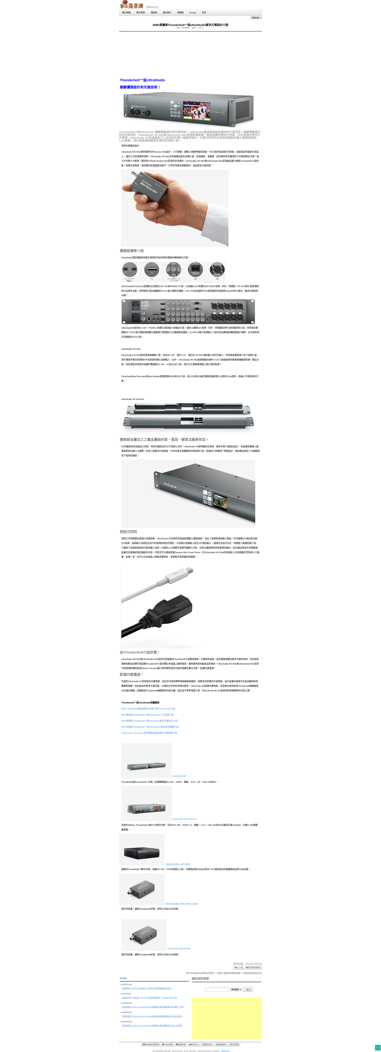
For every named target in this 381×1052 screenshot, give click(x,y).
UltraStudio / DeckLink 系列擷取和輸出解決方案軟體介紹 (149, 733)
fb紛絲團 (168, 1044)
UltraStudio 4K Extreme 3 (184, 819)
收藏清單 (182, 1044)
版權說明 (222, 1044)
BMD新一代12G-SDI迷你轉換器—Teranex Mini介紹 (155, 998)
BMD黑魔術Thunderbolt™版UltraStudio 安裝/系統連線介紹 (150, 727)
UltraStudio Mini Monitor (179, 948)
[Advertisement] (190, 54)
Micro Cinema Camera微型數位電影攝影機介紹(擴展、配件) (158, 1007)
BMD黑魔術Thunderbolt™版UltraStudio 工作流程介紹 (147, 715)
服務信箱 (227, 1051)
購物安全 (208, 1044)
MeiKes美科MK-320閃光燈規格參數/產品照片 (152, 988)
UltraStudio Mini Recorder (181, 903)
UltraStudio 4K (179, 776)
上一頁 (240, 967)
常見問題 (234, 1044)
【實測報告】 (127, 988)
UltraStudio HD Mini (177, 864)
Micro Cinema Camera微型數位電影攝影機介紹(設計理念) (157, 1016)
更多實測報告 (254, 967)
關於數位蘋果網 (152, 1044)
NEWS (123, 978)
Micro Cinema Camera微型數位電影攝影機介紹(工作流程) (157, 1025)
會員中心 (195, 1044)
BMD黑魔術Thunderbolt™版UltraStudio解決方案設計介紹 (149, 720)
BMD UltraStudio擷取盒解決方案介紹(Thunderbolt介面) (148, 708)
